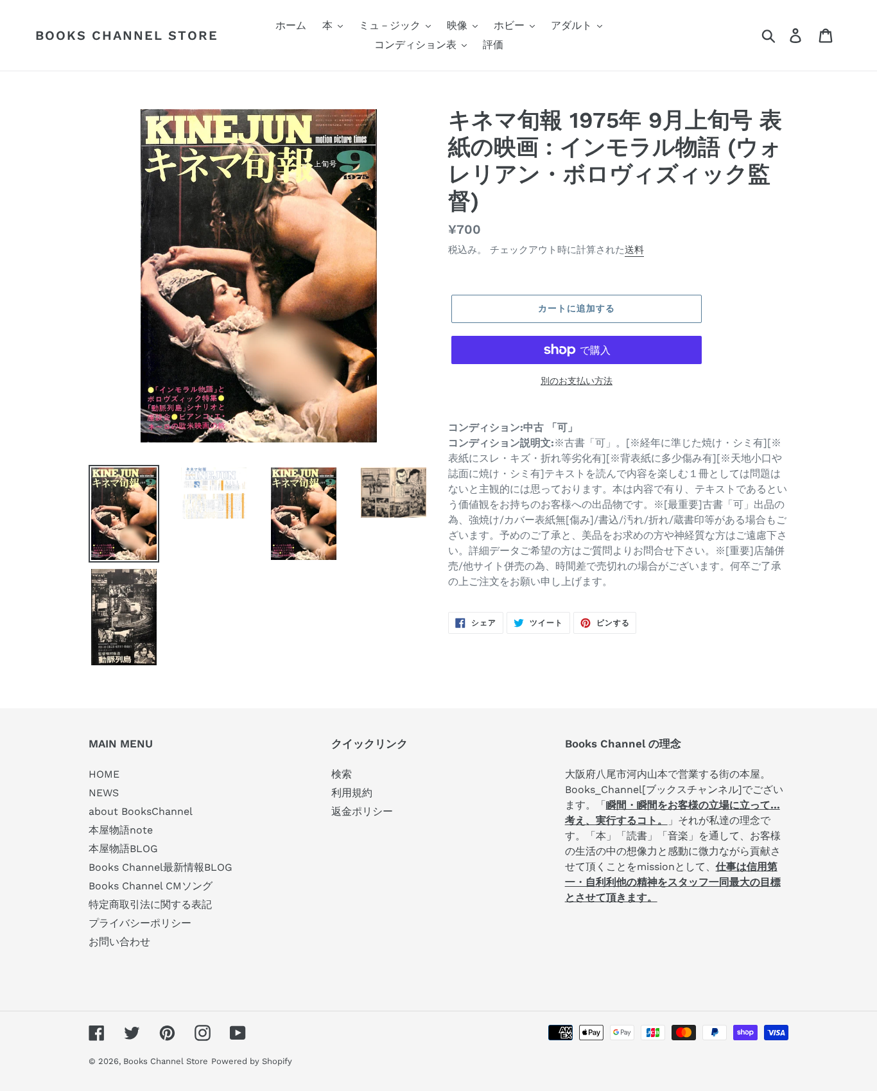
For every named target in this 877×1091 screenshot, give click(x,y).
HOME (104, 774)
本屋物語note (121, 830)
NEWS (104, 793)
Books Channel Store (126, 35)
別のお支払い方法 (576, 381)
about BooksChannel (141, 811)
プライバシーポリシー (140, 923)
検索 (341, 774)
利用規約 (351, 793)
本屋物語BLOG (123, 848)
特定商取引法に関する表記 (150, 904)
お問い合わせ (119, 942)
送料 (634, 250)
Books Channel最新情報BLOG (160, 867)
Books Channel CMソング (151, 886)
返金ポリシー (362, 811)
